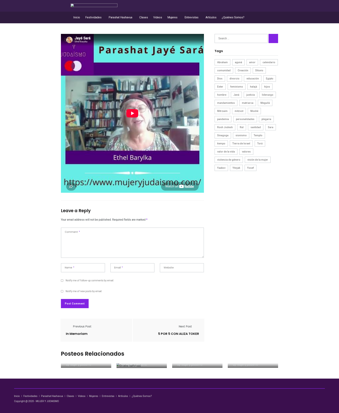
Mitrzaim (222, 111)
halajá (253, 86)
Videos (157, 17)
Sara (270, 127)
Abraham (222, 62)
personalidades (245, 119)
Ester (220, 86)
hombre (221, 94)
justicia (250, 94)
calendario (269, 62)
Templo (258, 135)
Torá (260, 143)
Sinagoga (222, 135)
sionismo (241, 135)
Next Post (185, 326)
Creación (243, 70)
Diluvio (259, 70)
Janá (236, 94)
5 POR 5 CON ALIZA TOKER (178, 333)
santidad (256, 127)
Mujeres (172, 17)
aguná (238, 62)
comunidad (224, 70)
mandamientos (226, 102)
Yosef (250, 167)
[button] (94, 17)
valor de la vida (226, 151)
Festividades (93, 17)
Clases (143, 17)
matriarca (247, 102)
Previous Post (82, 326)
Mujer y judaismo (80, 364)
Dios (219, 78)
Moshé (254, 111)
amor (252, 62)
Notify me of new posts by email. (84, 291)
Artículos (211, 17)
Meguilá (265, 102)
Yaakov (221, 167)
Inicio (76, 17)
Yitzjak (236, 167)
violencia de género (228, 159)
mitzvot (239, 111)
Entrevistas (191, 17)
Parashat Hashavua (120, 17)
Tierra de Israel (241, 143)
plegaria (266, 119)
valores (246, 151)
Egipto (269, 78)
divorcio (234, 78)
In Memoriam (77, 333)
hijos (267, 86)
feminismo (236, 86)
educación (252, 78)
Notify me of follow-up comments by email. (90, 280)
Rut (241, 127)
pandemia (223, 119)
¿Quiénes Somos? (233, 17)
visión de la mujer (257, 159)
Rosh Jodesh (225, 127)
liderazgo (267, 94)
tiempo (221, 143)
